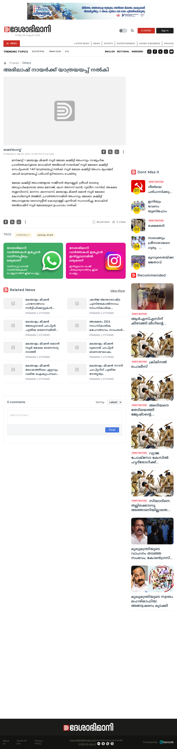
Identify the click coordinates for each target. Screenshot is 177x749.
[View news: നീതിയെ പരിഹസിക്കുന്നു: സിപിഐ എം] (138, 186)
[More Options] (123, 152)
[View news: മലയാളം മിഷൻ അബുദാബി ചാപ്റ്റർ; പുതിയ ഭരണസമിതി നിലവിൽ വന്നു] (13, 325)
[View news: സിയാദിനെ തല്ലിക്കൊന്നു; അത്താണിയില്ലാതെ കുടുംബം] (152, 483)
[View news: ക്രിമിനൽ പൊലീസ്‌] (152, 344)
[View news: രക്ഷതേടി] (138, 225)
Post (112, 429)
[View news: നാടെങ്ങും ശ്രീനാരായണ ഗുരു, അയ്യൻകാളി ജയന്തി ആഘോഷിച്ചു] (138, 242)
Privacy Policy (39, 742)
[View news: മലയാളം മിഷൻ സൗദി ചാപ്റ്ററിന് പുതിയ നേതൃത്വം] (76, 369)
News (96, 43)
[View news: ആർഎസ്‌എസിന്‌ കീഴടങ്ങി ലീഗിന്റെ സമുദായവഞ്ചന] (152, 296)
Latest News (81, 43)
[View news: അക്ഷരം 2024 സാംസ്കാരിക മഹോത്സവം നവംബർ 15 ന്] (76, 325)
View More (117, 290)
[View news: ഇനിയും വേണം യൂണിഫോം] (138, 205)
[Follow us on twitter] (160, 51)
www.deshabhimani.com (83, 740)
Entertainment (126, 43)
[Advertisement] (64, 482)
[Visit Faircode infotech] (166, 742)
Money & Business (149, 43)
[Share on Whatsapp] (117, 152)
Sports (108, 43)
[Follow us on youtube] (171, 51)
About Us (6, 742)
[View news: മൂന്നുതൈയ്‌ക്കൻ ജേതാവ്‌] (138, 261)
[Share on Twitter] (110, 152)
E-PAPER (146, 30)
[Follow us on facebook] (155, 51)
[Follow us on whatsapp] (166, 51)
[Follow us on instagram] (149, 51)
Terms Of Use (21, 742)
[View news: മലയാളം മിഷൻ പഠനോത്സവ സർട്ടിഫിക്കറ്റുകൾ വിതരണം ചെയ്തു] (13, 303)
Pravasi (169, 43)
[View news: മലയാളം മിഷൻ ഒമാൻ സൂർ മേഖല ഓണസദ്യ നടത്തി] (13, 347)
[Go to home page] (27, 28)
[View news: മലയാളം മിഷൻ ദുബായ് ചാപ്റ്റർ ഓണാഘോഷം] (76, 347)
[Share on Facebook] (103, 152)
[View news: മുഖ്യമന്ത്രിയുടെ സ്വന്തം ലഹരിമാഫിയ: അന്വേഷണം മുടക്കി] (152, 579)
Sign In (165, 30)
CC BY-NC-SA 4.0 (87, 744)
